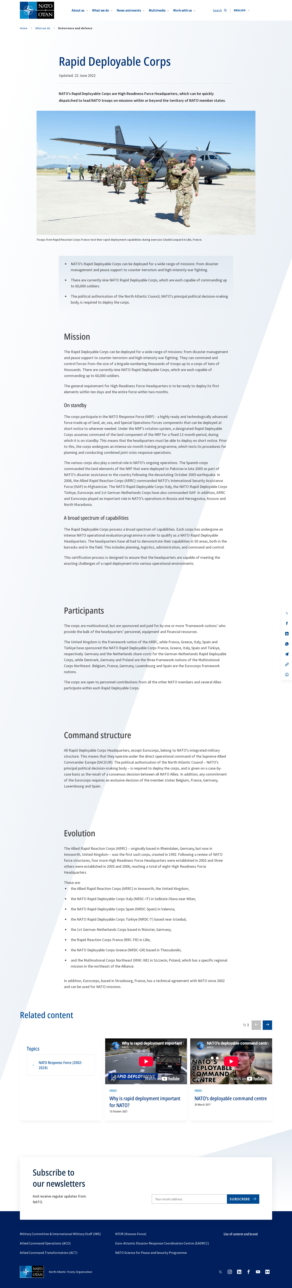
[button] (241, 10)
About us (78, 10)
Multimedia (157, 10)
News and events (129, 10)
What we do (100, 10)
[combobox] (241, 10)
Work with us (182, 10)
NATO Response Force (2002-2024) (60, 1065)
